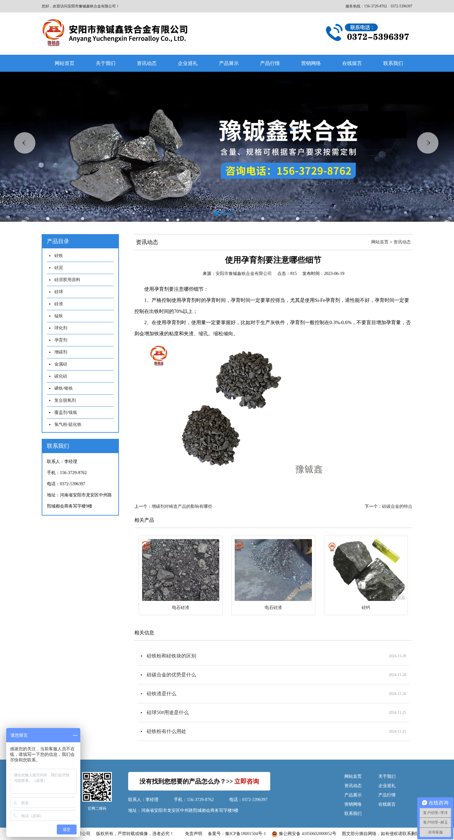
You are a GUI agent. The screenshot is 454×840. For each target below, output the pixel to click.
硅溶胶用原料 (67, 279)
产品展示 (229, 63)
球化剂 (60, 328)
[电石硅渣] (180, 570)
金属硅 (60, 364)
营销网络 (311, 63)
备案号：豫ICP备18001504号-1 (237, 833)
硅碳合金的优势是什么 (171, 674)
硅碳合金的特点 (397, 506)
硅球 (58, 291)
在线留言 (352, 63)
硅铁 (58, 255)
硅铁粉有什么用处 (166, 731)
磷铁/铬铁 (63, 388)
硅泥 (58, 267)
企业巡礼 (188, 63)
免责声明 (193, 833)
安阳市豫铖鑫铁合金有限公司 (244, 273)
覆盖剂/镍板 (65, 412)
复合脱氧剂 (65, 400)
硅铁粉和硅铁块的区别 (171, 655)
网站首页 (64, 63)
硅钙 (366, 607)
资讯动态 (147, 63)
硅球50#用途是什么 (168, 712)
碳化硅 (60, 376)
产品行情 (270, 63)
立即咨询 (246, 781)
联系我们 (393, 63)
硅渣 (58, 304)
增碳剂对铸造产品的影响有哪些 (182, 506)
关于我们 (106, 63)
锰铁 (58, 316)
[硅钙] (366, 570)
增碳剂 (60, 352)
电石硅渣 (180, 607)
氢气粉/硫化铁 (68, 424)
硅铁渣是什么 (161, 693)
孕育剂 (60, 340)
